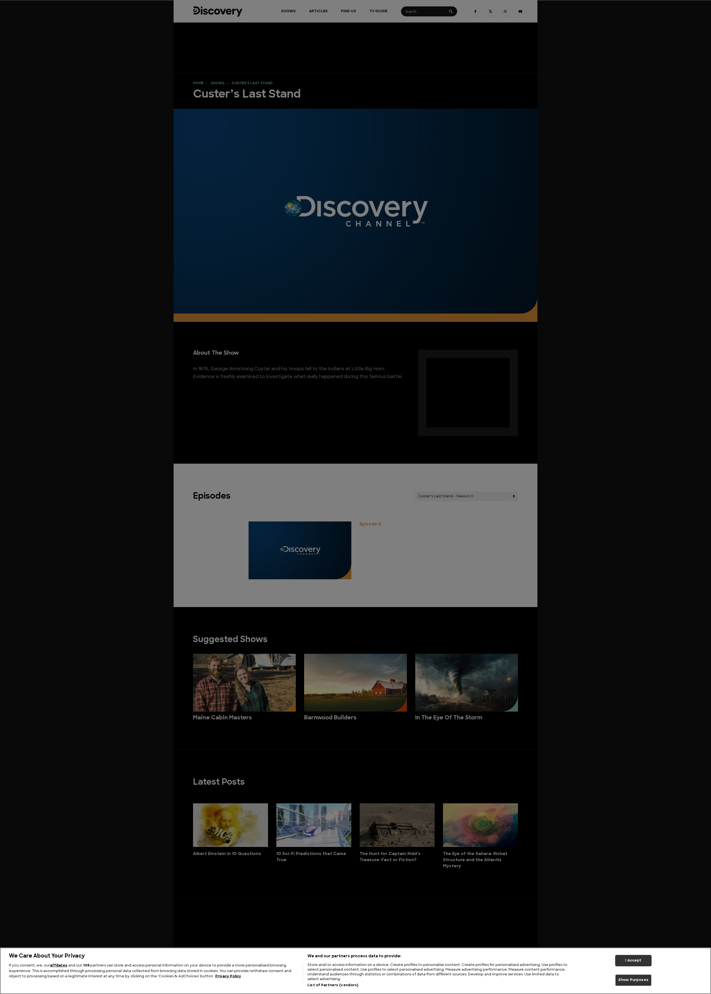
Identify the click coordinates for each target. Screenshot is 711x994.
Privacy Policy (228, 976)
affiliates (58, 965)
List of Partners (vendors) (332, 985)
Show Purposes (633, 980)
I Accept (633, 960)
